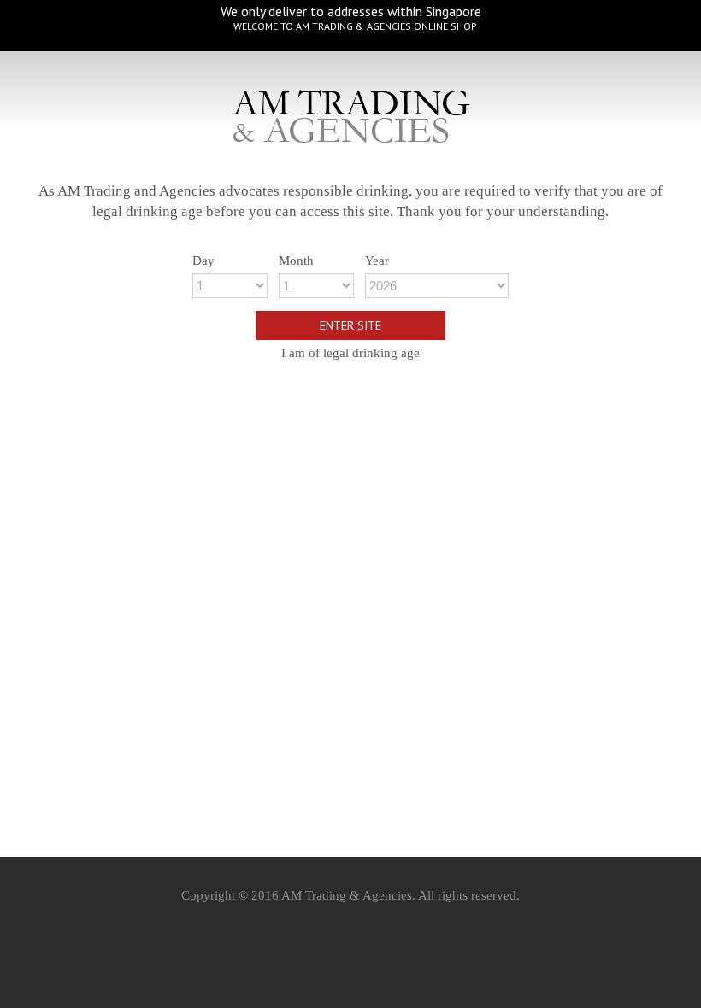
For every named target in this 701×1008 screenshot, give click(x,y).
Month (296, 260)
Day (203, 260)
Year (377, 260)
